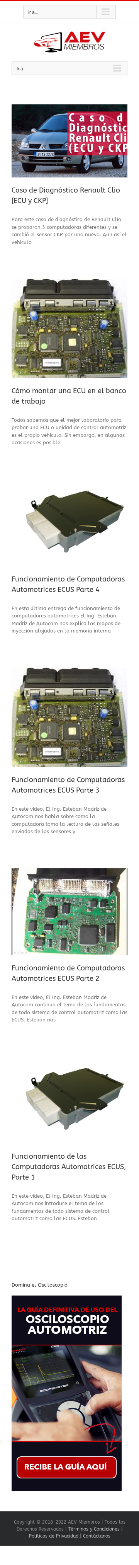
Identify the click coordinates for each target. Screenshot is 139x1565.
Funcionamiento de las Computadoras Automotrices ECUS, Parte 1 (69, 1166)
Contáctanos (96, 1536)
